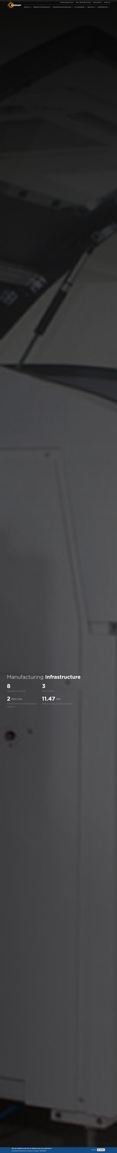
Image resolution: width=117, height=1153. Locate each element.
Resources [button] (90, 7)
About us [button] (27, 7)
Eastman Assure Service (66, 2)
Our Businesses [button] (80, 7)
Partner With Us (97, 2)
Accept (93, 1150)
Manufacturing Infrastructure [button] (62, 7)
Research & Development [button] (41, 7)
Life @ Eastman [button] (102, 7)
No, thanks (101, 1149)
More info (43, 1150)
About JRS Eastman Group (83, 2)
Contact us (107, 2)
